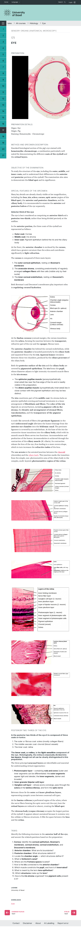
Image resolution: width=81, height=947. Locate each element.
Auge (13, 903)
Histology (34, 23)
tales (10, 23)
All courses (21, 23)
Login (70, 2)
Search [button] (60, 2)
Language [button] (15, 2)
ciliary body (34, 455)
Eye (44, 23)
